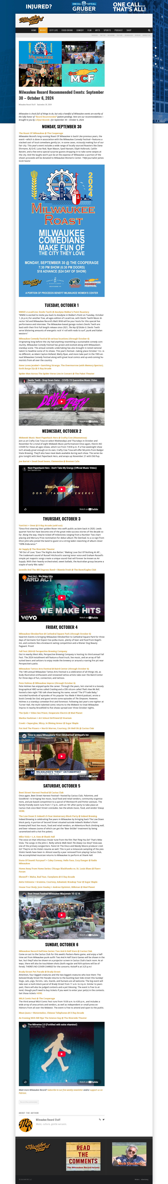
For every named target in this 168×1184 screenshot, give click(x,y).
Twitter (102, 35)
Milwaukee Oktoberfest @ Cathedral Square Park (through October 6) (55, 633)
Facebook (95, 35)
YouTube (120, 35)
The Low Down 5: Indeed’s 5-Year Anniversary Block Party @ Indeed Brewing (58, 816)
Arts (97, 30)
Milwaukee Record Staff (27, 104)
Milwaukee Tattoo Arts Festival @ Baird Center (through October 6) (54, 668)
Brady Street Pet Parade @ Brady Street (39, 971)
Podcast (119, 30)
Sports (107, 30)
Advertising (144, 1179)
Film (90, 30)
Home (33, 30)
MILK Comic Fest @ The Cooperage (37, 998)
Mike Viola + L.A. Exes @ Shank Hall (37, 836)
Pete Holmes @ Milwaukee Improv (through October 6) (47, 683)
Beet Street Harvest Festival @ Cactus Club (41, 792)
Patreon (137, 35)
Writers (137, 1179)
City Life (54, 30)
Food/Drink (67, 30)
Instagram (111, 35)
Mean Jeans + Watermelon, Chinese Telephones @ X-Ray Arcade (51, 1012)
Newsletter (146, 35)
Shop (129, 30)
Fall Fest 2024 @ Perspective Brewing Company (43, 651)
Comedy (80, 30)
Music (43, 30)
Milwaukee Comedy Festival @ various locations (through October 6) (54, 338)
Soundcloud (129, 35)
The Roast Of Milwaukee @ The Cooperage (41, 133)
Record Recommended (28, 1102)
